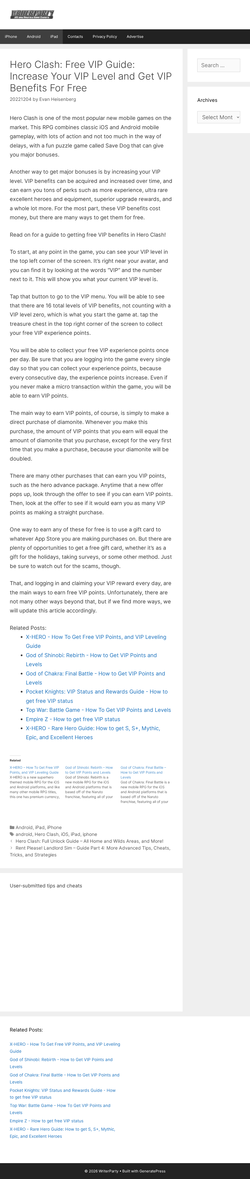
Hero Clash (47, 834)
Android (34, 36)
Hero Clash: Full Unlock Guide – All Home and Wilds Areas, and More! (89, 841)
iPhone (11, 36)
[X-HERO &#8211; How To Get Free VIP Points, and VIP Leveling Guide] (37, 782)
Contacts (75, 36)
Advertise (135, 36)
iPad (54, 36)
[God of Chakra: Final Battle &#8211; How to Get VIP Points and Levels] (148, 784)
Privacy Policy (105, 36)
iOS (64, 834)
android (24, 834)
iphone (90, 834)
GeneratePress (152, 1171)
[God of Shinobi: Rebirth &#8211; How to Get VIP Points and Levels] (93, 782)
